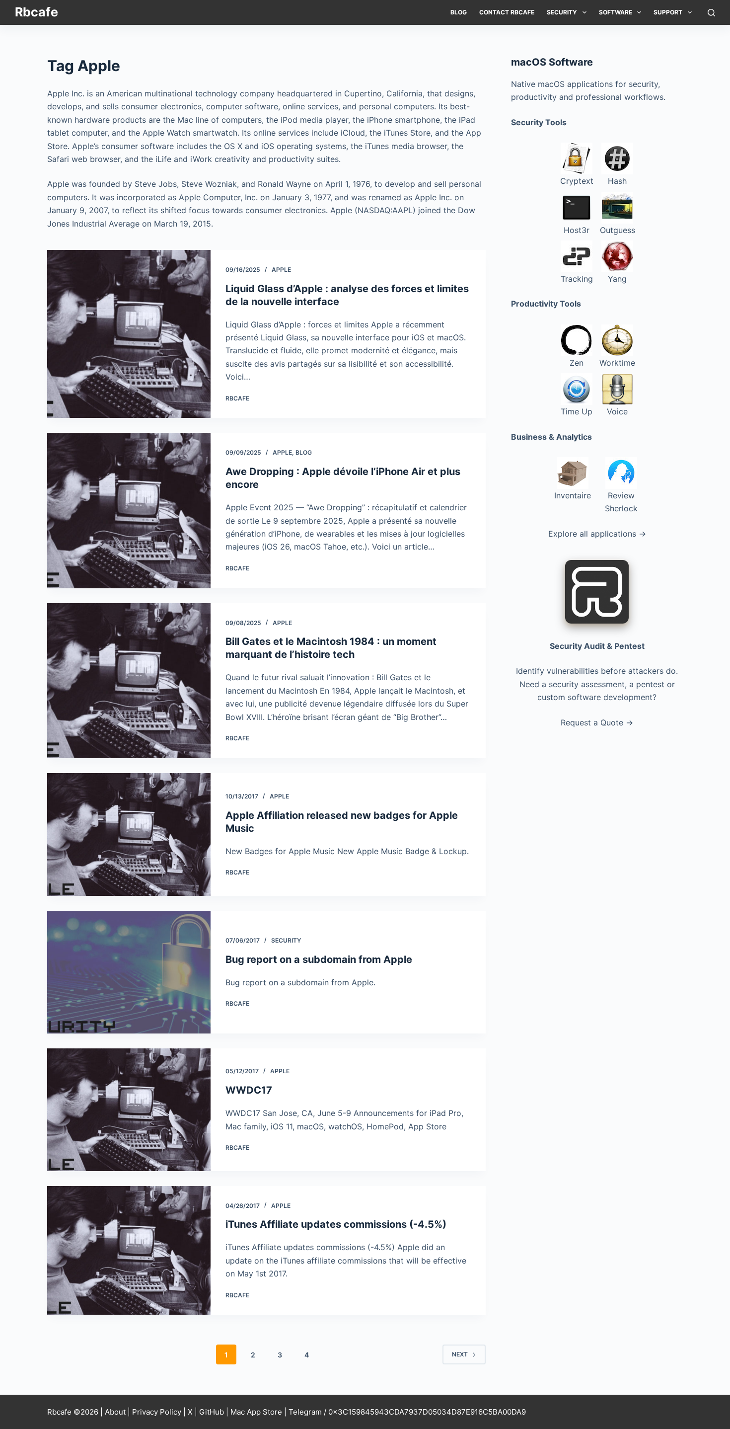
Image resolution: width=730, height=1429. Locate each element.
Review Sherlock (621, 501)
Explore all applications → (597, 534)
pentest (650, 684)
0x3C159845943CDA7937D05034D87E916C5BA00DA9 (427, 1412)
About (115, 1412)
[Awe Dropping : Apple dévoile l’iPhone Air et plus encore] (129, 510)
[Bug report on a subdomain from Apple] (129, 972)
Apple (281, 269)
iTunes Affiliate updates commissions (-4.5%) (335, 1224)
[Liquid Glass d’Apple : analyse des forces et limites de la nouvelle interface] (129, 334)
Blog (458, 12)
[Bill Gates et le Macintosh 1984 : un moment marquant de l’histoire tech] (129, 680)
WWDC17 (248, 1090)
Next (460, 1354)
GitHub (211, 1412)
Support (668, 12)
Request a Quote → (597, 722)
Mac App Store (256, 1412)
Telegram (305, 1412)
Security (562, 12)
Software (615, 12)
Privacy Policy (156, 1412)
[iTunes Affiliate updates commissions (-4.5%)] (129, 1250)
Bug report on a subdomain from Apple (318, 959)
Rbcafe (36, 11)
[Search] (711, 12)
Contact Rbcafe (506, 12)
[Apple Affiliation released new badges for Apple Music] (129, 834)
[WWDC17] (129, 1109)
